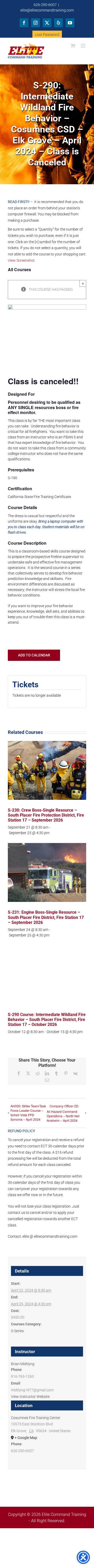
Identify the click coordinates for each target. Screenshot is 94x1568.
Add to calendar (34, 655)
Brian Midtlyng (22, 1364)
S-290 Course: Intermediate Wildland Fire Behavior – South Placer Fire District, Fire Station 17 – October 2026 (47, 1019)
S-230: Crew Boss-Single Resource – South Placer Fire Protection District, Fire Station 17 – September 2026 (46, 815)
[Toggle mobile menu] (83, 45)
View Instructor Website (30, 1396)
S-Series (17, 1331)
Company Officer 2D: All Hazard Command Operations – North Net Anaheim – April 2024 (63, 1113)
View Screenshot (21, 260)
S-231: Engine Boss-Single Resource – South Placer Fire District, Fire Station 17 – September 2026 (46, 917)
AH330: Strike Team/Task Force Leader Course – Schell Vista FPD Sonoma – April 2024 (28, 1112)
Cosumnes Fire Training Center (35, 1418)
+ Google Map (26, 1438)
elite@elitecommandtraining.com (47, 10)
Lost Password (47, 34)
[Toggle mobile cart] (72, 45)
